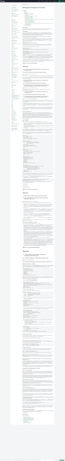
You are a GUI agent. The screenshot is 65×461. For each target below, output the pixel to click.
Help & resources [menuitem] (54, 1)
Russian (12, 108)
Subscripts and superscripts (14, 22)
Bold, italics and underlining (14, 16)
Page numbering (13, 54)
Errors (12, 18)
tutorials (25, 32)
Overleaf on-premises (13, 11)
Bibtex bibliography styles (27, 417)
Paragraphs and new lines (14, 15)
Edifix (28, 406)
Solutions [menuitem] (42, 1)
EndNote (24, 394)
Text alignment (13, 57)
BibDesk (50, 380)
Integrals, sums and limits (14, 28)
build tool (28, 219)
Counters (12, 61)
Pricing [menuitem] (50, 1)
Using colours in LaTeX (13, 64)
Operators (12, 26)
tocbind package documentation (28, 420)
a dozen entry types (29, 277)
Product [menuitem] (39, 1)
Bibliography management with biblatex (29, 418)
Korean (12, 106)
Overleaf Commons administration (15, 10)
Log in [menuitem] (63, 1)
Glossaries (12, 46)
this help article (47, 384)
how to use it (40, 32)
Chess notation (13, 115)
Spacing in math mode (14, 27)
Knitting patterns (13, 116)
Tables (12, 35)
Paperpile (27, 394)
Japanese (12, 105)
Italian (12, 104)
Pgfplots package (13, 118)
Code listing (12, 62)
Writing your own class (14, 126)
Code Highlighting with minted (14, 63)
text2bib (25, 406)
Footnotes (12, 65)
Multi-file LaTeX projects (27, 422)
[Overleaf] (2, 1)
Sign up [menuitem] (60, 1)
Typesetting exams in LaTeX (14, 119)
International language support (15, 98)
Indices (12, 45)
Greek (12, 103)
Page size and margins (14, 58)
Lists (11, 17)
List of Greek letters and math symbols (15, 30)
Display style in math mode (14, 29)
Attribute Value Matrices (14, 120)
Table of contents (26, 421)
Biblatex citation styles (13, 77)
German (12, 102)
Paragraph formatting (13, 55)
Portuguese (12, 107)
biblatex (37, 28)
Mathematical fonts (13, 31)
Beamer (12, 86)
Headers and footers (13, 53)
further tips (24, 118)
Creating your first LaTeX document (15, 14)
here (45, 173)
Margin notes (12, 66)
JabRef (48, 380)
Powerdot (12, 87)
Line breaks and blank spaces (14, 56)
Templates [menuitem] (46, 1)
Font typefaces (13, 81)
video (25, 376)
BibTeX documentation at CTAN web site (29, 419)
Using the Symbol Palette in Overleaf (15, 32)
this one (29, 385)
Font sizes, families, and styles (14, 80)
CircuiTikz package (13, 117)
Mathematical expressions (14, 21)
